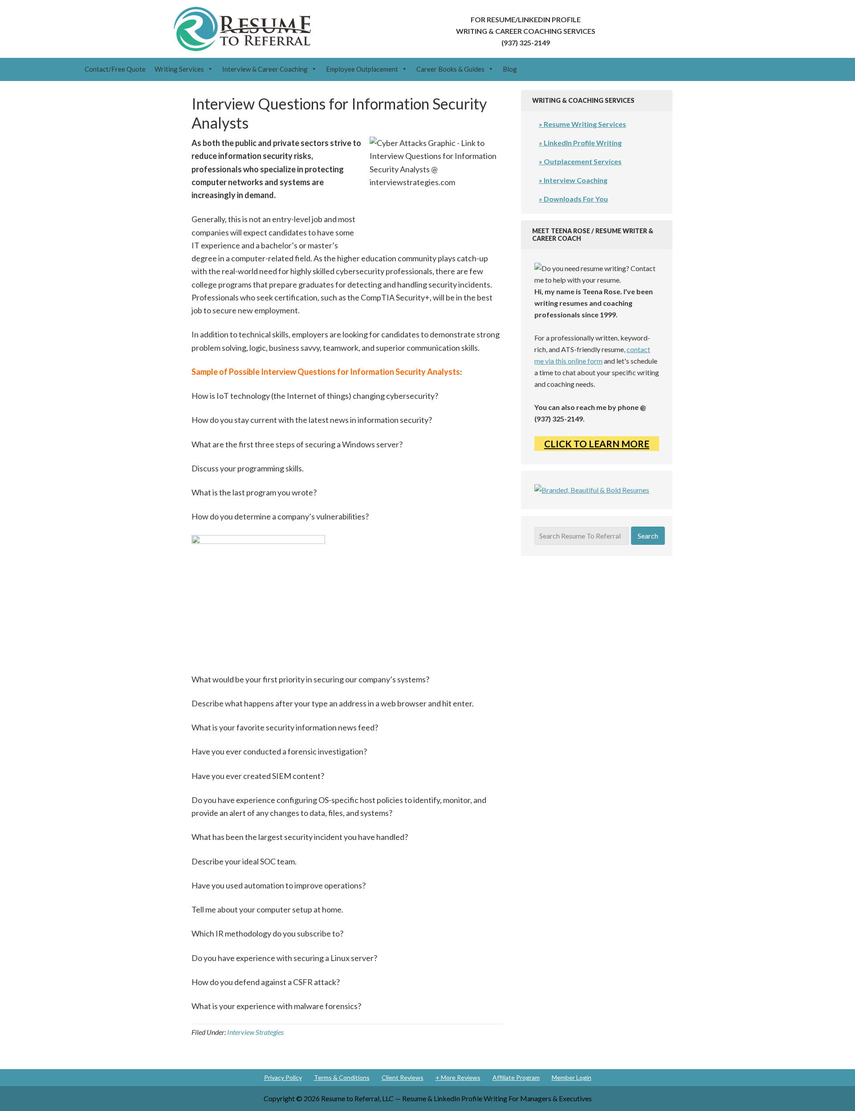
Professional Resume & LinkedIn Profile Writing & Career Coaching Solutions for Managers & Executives (242, 29)
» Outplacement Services (580, 161)
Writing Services (179, 69)
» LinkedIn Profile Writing (580, 142)
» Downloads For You (573, 199)
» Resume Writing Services (582, 124)
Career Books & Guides (450, 69)
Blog (510, 69)
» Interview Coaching (573, 180)
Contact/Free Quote (115, 69)
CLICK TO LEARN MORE (596, 443)
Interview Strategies (255, 1032)
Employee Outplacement (362, 69)
